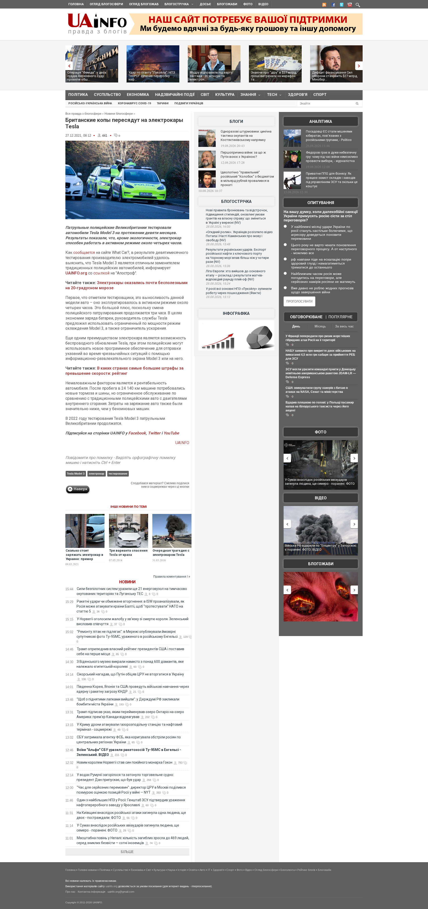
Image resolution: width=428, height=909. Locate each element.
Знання (247, 95)
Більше (127, 852)
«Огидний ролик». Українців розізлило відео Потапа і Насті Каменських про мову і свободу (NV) (239, 236)
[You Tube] (349, 5)
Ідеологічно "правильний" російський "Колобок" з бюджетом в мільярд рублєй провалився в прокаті (247, 178)
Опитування (320, 202)
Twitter (154, 433)
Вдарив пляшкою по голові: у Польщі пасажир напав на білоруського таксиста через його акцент (320, 406)
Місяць (320, 326)
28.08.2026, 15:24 (218, 283)
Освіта (192, 869)
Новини (127, 582)
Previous (68, 65)
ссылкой (101, 273)
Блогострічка (175, 4)
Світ (205, 94)
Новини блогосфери (119, 113)
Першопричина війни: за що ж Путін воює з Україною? (243, 155)
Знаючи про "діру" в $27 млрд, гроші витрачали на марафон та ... (274, 76)
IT (209, 869)
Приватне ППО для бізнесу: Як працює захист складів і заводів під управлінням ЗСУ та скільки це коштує (331, 180)
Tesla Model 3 (75, 473)
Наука (171, 869)
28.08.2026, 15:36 (218, 266)
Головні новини (87, 869)
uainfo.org (111, 886)
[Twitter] (340, 5)
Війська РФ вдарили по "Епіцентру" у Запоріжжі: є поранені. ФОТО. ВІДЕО (321, 547)
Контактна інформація (91, 891)
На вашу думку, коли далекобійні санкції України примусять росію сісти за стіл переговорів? (321, 216)
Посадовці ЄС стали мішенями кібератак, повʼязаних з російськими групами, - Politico (329, 136)
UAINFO (182, 442)
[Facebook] (332, 5)
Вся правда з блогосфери (83, 113)
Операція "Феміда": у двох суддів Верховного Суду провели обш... (86, 76)
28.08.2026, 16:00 (218, 226)
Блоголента (287, 869)
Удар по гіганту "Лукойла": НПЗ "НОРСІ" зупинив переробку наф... (152, 76)
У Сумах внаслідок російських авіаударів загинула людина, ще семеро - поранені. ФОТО (320, 481)
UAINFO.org (76, 273)
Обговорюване (306, 317)
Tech (270, 95)
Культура (225, 94)
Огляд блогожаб (144, 4)
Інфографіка (236, 313)
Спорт (319, 94)
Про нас (70, 891)
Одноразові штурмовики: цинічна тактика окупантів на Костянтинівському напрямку (246, 136)
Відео (263, 4)
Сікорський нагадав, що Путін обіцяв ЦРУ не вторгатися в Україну (130, 674)
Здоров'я (297, 94)
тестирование (117, 473)
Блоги (236, 121)
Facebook (137, 433)
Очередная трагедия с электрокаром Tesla (171, 553)
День (296, 326)
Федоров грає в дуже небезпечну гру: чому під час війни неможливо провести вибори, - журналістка (332, 157)
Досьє (205, 4)
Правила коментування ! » (171, 576)
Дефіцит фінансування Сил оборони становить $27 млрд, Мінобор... (335, 76)
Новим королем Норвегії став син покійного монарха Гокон (124, 762)
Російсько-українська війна (90, 103)
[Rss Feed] (323, 5)
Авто (202, 869)
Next (360, 65)
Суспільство (107, 94)
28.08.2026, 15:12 (218, 297)
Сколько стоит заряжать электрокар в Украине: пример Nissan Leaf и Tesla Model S (84, 559)
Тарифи (162, 103)
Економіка (138, 94)
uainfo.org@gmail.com (120, 891)
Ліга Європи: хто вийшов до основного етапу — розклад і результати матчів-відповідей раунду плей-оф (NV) (236, 275)
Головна (76, 4)
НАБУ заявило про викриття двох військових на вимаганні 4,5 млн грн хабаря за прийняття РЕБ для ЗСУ (321, 354)
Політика (78, 94)
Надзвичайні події (175, 94)
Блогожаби (227, 4)
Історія (182, 869)
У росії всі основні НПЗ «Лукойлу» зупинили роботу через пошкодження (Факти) (239, 291)
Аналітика (320, 121)
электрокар (96, 473)
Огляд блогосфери (106, 4)
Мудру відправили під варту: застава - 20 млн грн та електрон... (211, 76)
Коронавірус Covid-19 (134, 103)
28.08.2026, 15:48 (218, 244)
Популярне (340, 317)
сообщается (84, 252)
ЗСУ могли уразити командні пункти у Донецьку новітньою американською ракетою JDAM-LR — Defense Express (321, 373)
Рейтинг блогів (306, 869)
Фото (247, 4)
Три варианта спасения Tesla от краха (128, 553)
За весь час (344, 326)
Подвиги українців (188, 103)
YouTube (171, 433)
